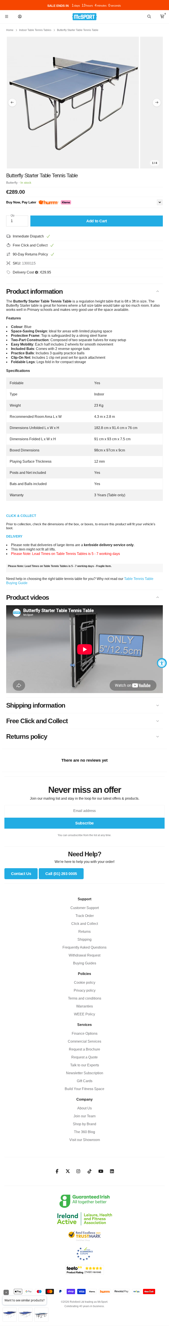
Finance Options (84, 1033)
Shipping (84, 939)
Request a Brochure (84, 1049)
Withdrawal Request (84, 955)
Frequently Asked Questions (84, 947)
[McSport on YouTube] (100, 1171)
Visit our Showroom (84, 1140)
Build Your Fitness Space (84, 1089)
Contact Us (21, 873)
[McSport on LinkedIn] (112, 1171)
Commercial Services (84, 1041)
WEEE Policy (84, 1014)
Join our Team (84, 1116)
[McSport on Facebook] (57, 1171)
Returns (84, 931)
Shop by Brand (84, 1124)
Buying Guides (84, 963)
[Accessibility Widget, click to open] (162, 663)
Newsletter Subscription (84, 1073)
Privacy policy (85, 990)
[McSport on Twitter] (68, 1171)
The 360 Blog (84, 1132)
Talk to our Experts (84, 1065)
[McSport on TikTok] (89, 1171)
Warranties (84, 1006)
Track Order (84, 916)
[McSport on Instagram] (78, 1171)
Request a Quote (84, 1057)
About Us (84, 1108)
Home (9, 30)
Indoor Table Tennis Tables (35, 30)
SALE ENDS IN (57, 5)
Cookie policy (84, 982)
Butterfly (12, 182)
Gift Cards (84, 1081)
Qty (13, 215)
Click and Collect (84, 924)
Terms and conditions (84, 998)
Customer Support (84, 908)
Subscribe (84, 823)
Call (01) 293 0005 (61, 873)
